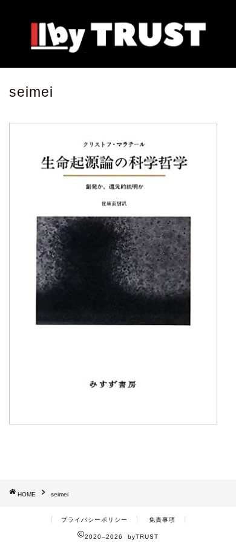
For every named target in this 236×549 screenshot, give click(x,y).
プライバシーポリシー (94, 519)
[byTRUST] (118, 48)
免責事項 (162, 519)
